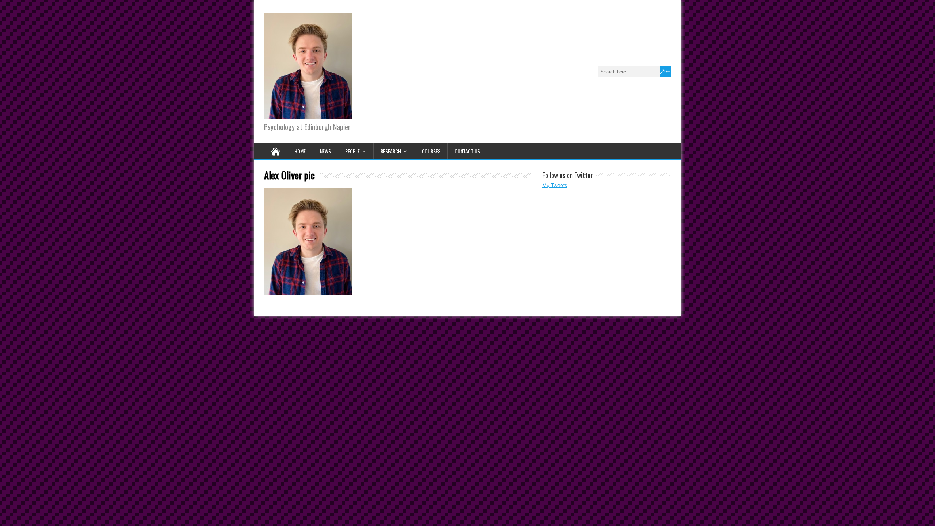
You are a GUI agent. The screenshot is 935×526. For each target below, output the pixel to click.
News (325, 151)
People (352, 151)
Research (391, 151)
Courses (431, 151)
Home (300, 151)
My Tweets (554, 185)
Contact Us (467, 151)
